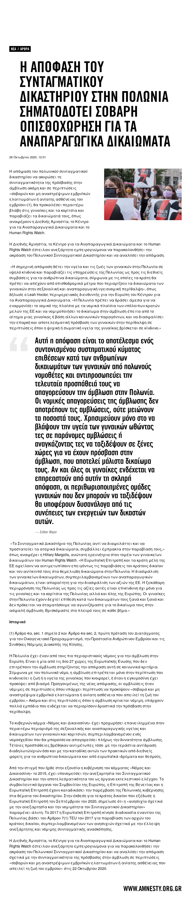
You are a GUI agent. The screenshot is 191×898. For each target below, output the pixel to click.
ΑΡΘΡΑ (24, 49)
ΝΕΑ (13, 49)
